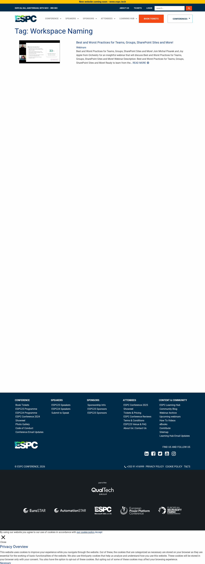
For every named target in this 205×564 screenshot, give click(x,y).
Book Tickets (22, 405)
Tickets (138, 8)
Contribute (165, 428)
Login (149, 8)
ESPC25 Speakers (60, 405)
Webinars (81, 47)
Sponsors (88, 18)
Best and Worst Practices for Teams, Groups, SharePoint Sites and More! (124, 42)
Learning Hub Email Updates (175, 435)
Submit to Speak (60, 412)
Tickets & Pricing (132, 412)
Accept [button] (98, 532)
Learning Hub (126, 18)
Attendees (107, 18)
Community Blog (168, 409)
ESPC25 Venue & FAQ (135, 424)
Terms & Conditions (134, 420)
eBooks (163, 424)
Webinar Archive (168, 412)
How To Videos (167, 420)
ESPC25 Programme (26, 409)
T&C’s (187, 466)
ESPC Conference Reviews (137, 416)
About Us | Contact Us (135, 428)
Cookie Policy (173, 466)
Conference (22, 400)
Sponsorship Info (96, 405)
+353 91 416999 (135, 466)
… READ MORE (138, 62)
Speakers (57, 400)
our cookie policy (86, 532)
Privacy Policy (155, 466)
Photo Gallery (22, 424)
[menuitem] (27, 18)
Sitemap (164, 432)
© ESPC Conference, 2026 (30, 466)
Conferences (180, 19)
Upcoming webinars (170, 416)
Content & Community (173, 400)
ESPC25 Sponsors (97, 409)
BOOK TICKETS (151, 18)
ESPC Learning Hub (170, 405)
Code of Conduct (24, 428)
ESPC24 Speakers (60, 409)
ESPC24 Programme (26, 412)
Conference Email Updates (29, 432)
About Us (124, 8)
